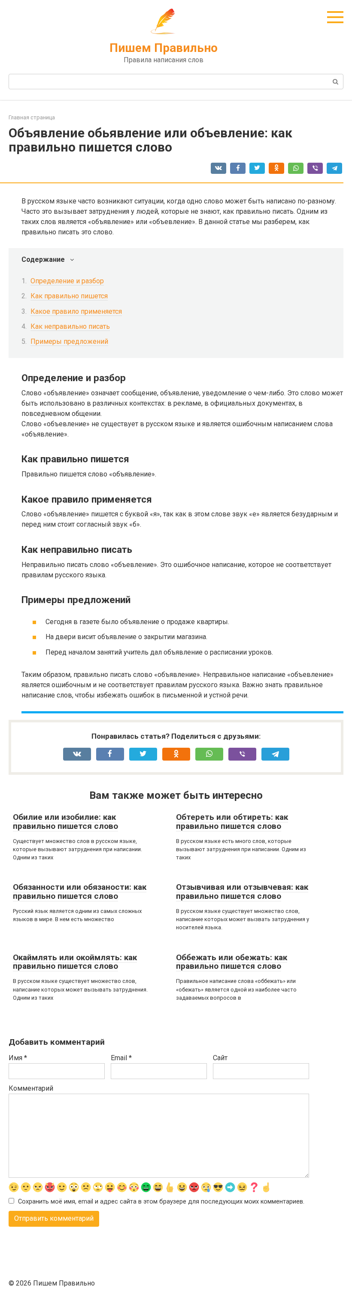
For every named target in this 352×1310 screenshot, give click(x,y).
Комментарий (31, 1088)
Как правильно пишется (69, 296)
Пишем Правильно (163, 48)
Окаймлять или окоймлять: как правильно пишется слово (75, 961)
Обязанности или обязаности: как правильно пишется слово (79, 891)
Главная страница (32, 117)
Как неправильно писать (70, 326)
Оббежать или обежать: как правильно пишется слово (231, 961)
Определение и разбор (67, 281)
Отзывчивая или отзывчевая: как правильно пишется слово (242, 891)
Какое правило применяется (76, 311)
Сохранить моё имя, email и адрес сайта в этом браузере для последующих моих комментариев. (161, 1201)
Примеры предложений (69, 341)
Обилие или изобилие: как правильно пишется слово (65, 821)
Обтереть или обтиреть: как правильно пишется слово (232, 821)
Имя (18, 1058)
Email (121, 1058)
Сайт (220, 1058)
